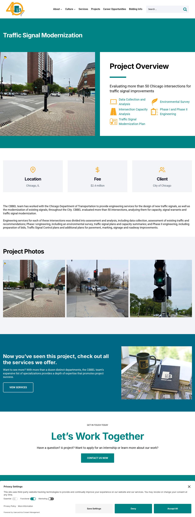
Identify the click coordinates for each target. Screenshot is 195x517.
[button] (34, 291)
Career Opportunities (114, 9)
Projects (95, 9)
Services (83, 9)
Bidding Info (135, 9)
